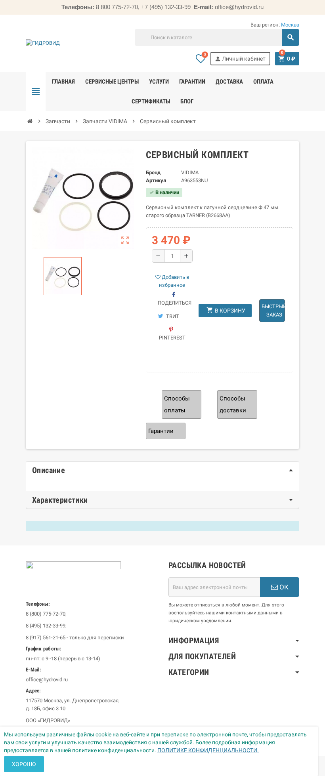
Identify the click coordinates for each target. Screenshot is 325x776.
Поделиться (174, 303)
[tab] (162, 470)
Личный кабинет (240, 58)
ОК (283, 587)
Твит (172, 316)
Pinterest (172, 338)
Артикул (156, 180)
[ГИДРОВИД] (43, 43)
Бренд (153, 172)
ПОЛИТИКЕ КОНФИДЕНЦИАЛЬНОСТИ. (208, 750)
